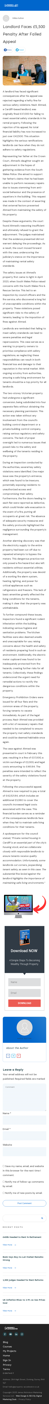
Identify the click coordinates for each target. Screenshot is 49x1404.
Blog (5, 1342)
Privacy (7, 1364)
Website (7, 1144)
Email (7, 1129)
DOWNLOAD (24, 1003)
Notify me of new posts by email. (23, 1193)
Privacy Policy (25, 1399)
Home (6, 1355)
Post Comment (24, 1203)
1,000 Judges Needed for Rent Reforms (24, 1284)
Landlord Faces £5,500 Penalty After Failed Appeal (24, 34)
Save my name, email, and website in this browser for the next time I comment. (23, 1171)
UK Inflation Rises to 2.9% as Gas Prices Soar (24, 1306)
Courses (7, 1346)
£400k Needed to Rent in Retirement (24, 1241)
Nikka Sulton (24, 1038)
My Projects (9, 1351)
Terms (6, 1369)
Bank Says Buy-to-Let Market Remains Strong (24, 1263)
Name (7, 1113)
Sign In (7, 1360)
